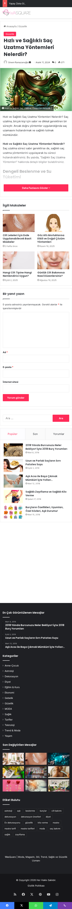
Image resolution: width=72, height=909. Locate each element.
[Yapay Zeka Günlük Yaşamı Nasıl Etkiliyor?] (58, 759)
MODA (8, 708)
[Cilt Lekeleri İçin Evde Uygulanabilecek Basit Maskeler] (19, 223)
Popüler (12, 434)
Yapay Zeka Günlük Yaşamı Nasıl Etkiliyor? (31, 3)
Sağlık (8, 714)
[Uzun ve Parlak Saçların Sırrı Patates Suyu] (13, 465)
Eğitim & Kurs (12, 687)
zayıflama (20, 834)
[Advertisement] (36, 561)
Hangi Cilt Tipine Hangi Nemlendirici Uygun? (17, 274)
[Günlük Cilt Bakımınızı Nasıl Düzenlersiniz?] (53, 260)
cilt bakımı (57, 810)
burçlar (43, 810)
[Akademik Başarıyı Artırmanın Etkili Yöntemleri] (36, 772)
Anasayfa (11, 26)
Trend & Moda (12, 730)
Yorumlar (58, 434)
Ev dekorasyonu (12, 822)
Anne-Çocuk (12, 665)
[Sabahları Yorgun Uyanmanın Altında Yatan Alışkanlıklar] (36, 785)
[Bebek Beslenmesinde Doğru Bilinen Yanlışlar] (58, 772)
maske (56, 822)
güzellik (29, 822)
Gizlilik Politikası (36, 885)
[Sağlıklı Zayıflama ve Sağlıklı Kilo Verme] (13, 496)
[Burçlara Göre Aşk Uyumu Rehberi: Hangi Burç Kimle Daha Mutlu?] (13, 785)
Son (35, 434)
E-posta (8, 367)
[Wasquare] (17, 13)
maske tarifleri (28, 828)
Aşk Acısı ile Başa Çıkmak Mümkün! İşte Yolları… (41, 478)
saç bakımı (55, 828)
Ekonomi (9, 692)
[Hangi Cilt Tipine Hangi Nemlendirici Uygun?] (19, 260)
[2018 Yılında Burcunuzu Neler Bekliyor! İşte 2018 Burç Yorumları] (13, 450)
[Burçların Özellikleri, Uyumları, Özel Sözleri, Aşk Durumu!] (13, 512)
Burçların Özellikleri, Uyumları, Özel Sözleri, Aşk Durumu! (44, 509)
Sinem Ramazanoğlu (18, 62)
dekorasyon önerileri (31, 816)
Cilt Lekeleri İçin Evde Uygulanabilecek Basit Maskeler (17, 238)
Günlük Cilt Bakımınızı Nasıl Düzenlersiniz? (51, 274)
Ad (5, 352)
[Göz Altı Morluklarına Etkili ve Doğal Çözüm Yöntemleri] (53, 223)
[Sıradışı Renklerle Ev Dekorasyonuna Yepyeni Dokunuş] (58, 785)
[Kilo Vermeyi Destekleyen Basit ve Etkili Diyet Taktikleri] (13, 772)
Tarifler (9, 719)
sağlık (7, 834)
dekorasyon (10, 816)
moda (42, 828)
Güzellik (22, 26)
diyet (48, 816)
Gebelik (9, 698)
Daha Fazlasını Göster (35, 187)
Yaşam (8, 735)
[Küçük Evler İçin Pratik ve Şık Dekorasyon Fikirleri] (13, 759)
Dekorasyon (11, 676)
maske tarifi (10, 828)
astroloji (8, 810)
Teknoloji (10, 725)
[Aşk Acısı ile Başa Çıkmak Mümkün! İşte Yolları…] (13, 481)
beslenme (30, 810)
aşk (19, 810)
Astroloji (9, 671)
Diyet (8, 681)
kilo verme (43, 822)
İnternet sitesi (10, 381)
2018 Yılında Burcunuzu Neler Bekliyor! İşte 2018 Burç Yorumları (46, 447)
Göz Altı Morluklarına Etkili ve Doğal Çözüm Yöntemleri (51, 238)
